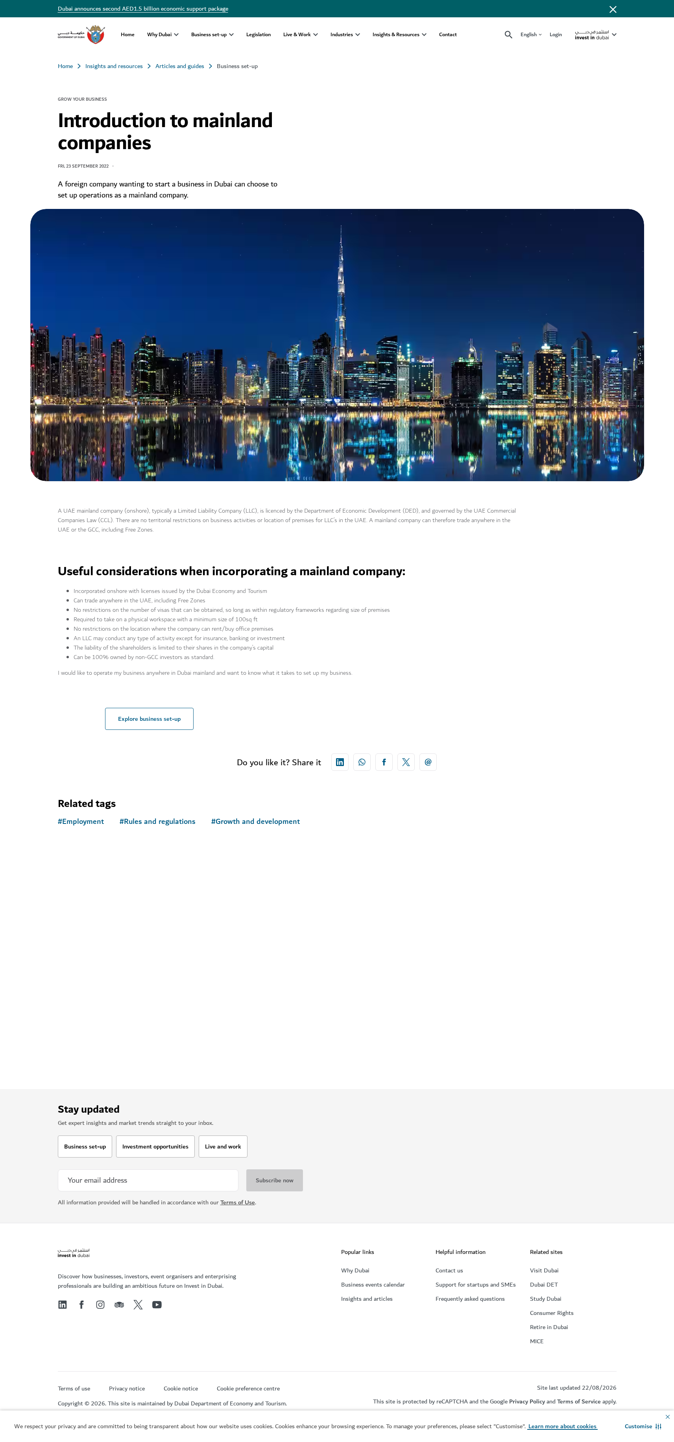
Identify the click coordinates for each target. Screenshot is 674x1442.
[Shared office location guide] (125, 951)
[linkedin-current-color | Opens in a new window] (340, 762)
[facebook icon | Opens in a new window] (384, 762)
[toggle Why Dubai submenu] (176, 34)
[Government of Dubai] (81, 34)
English (529, 35)
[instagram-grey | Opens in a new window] (100, 1304)
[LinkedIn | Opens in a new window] (62, 1304)
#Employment (81, 821)
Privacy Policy (527, 1401)
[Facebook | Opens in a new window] (81, 1304)
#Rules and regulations (158, 821)
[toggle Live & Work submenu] (315, 34)
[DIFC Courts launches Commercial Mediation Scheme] (408, 951)
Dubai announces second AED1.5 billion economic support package (143, 9)
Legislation (258, 34)
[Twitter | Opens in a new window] (138, 1304)
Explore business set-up (149, 719)
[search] (508, 35)
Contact (448, 34)
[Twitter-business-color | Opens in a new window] (406, 762)
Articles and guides (179, 66)
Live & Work (297, 34)
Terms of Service (579, 1401)
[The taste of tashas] (266, 951)
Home (128, 34)
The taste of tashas (241, 1019)
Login (556, 34)
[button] (643, 1426)
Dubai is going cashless (530, 923)
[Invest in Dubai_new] (73, 1253)
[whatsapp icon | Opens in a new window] (362, 762)
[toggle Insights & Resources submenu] (424, 34)
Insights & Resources (396, 34)
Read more (85, 1062)
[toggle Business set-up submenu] (231, 34)
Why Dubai (159, 34)
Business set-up (209, 34)
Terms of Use (237, 1202)
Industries (342, 34)
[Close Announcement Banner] (613, 8)
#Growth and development (255, 821)
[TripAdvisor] (119, 1304)
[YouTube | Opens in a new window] (157, 1304)
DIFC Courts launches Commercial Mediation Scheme (407, 1025)
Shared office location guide (113, 1019)
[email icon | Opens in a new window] (428, 762)
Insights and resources (114, 66)
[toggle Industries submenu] (357, 34)
